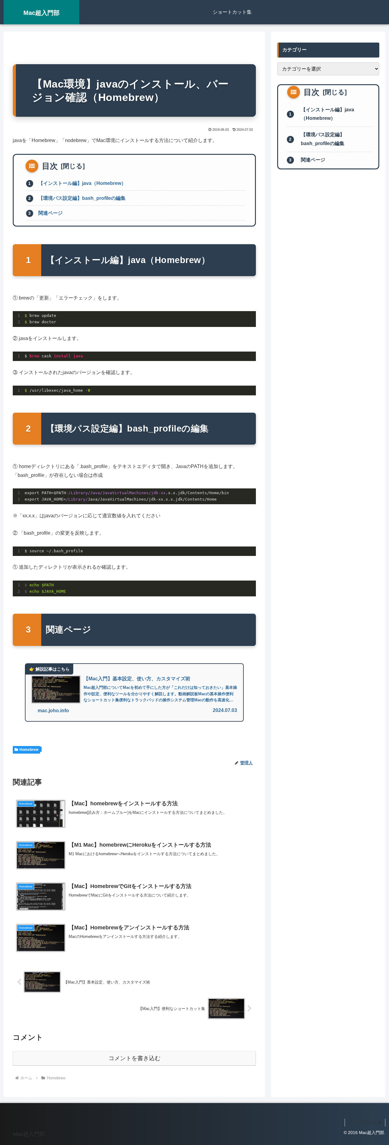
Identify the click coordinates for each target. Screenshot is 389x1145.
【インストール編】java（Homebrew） (82, 183)
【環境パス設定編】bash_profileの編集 (82, 198)
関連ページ (50, 213)
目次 (50, 166)
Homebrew (28, 750)
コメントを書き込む (134, 1058)
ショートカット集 (365, 1122)
